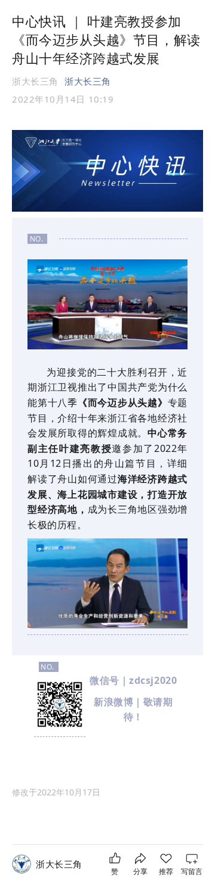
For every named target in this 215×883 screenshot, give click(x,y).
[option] (56, 792)
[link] (59, 864)
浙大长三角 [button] (87, 81)
